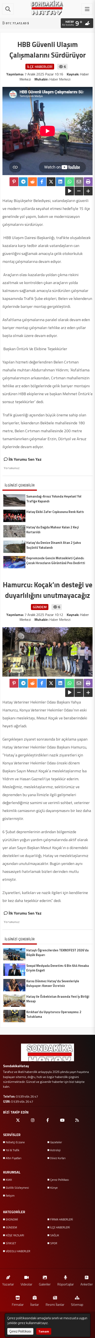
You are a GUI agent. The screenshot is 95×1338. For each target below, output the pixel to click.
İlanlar (34, 1304)
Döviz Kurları (58, 1158)
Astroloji (55, 1150)
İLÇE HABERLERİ (60, 1227)
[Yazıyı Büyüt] (88, 191)
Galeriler (45, 1284)
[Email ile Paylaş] (78, 181)
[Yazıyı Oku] (69, 191)
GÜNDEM (11, 1227)
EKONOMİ (12, 1219)
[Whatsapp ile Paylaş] (69, 181)
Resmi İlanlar (55, 1304)
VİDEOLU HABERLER (18, 1251)
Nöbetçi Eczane (15, 1142)
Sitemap (77, 1304)
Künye (54, 1187)
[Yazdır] (88, 181)
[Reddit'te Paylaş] (32, 181)
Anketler (86, 1284)
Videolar (26, 1284)
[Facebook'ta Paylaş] (41, 181)
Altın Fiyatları (13, 1158)
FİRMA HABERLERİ (61, 1219)
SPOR (53, 1243)
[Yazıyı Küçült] (78, 191)
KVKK (9, 1179)
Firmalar (18, 1304)
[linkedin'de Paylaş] (60, 181)
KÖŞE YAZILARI (15, 1235)
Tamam (43, 1331)
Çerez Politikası (59, 1179)
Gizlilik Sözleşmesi (17, 1187)
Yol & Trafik (12, 1150)
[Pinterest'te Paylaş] (14, 181)
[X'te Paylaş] (51, 181)
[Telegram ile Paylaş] (23, 181)
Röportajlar (65, 1284)
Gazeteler (56, 1142)
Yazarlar (8, 1284)
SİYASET (11, 1243)
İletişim (10, 1195)
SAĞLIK (54, 1235)
